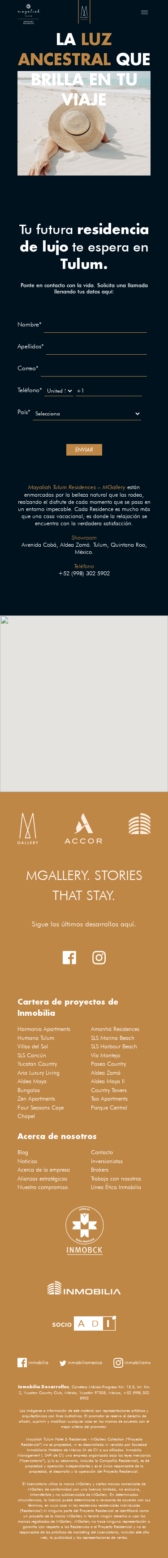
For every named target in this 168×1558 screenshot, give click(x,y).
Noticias (27, 1160)
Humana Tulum (35, 1037)
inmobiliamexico (84, 1362)
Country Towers (109, 1089)
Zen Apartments (36, 1098)
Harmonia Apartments (43, 1028)
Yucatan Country (37, 1063)
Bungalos (28, 1089)
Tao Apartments (109, 1098)
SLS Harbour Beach (114, 1046)
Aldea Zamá (106, 1072)
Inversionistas (107, 1160)
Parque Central (109, 1107)
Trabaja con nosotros (116, 1178)
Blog (22, 1152)
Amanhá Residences (115, 1028)
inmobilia (37, 1362)
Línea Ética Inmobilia (116, 1186)
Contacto (102, 1152)
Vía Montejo (105, 1055)
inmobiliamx (137, 1362)
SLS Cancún (31, 1055)
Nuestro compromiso (42, 1186)
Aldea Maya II (108, 1081)
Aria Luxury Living (38, 1072)
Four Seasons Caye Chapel (40, 1112)
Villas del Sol (32, 1046)
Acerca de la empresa (43, 1169)
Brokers (99, 1169)
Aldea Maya (32, 1081)
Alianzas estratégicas (42, 1178)
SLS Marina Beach (112, 1037)
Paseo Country (108, 1063)
